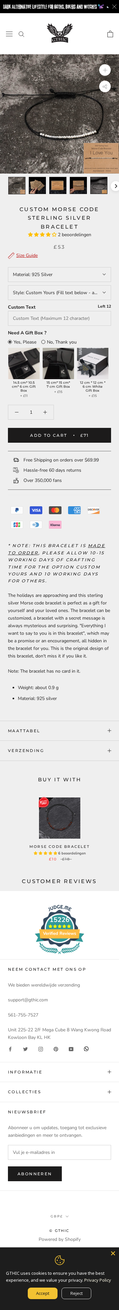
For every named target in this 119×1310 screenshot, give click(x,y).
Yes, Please (25, 342)
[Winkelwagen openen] (110, 34)
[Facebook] (10, 1048)
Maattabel (24, 730)
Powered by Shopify (60, 1239)
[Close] (113, 1253)
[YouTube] (71, 1048)
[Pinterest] (56, 1048)
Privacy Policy (97, 1280)
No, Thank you (62, 342)
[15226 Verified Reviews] (59, 955)
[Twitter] (25, 1048)
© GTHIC (59, 1230)
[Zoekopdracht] (21, 34)
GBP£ (57, 1216)
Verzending (26, 750)
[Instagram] (40, 1048)
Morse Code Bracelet (59, 846)
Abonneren (35, 1173)
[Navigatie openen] (9, 33)
